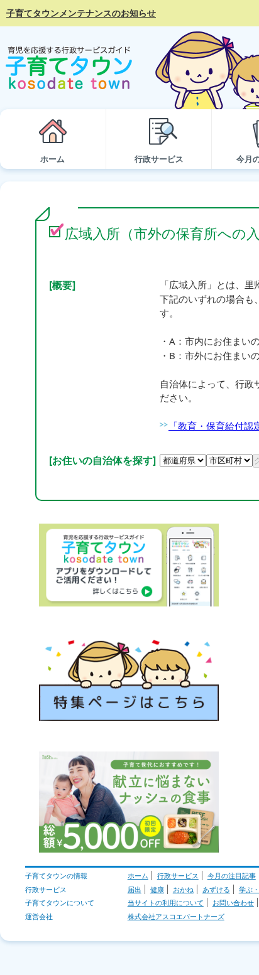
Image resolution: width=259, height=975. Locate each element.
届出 (134, 889)
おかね (183, 889)
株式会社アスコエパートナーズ (176, 916)
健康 (157, 889)
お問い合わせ (233, 902)
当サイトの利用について (166, 902)
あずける (216, 889)
